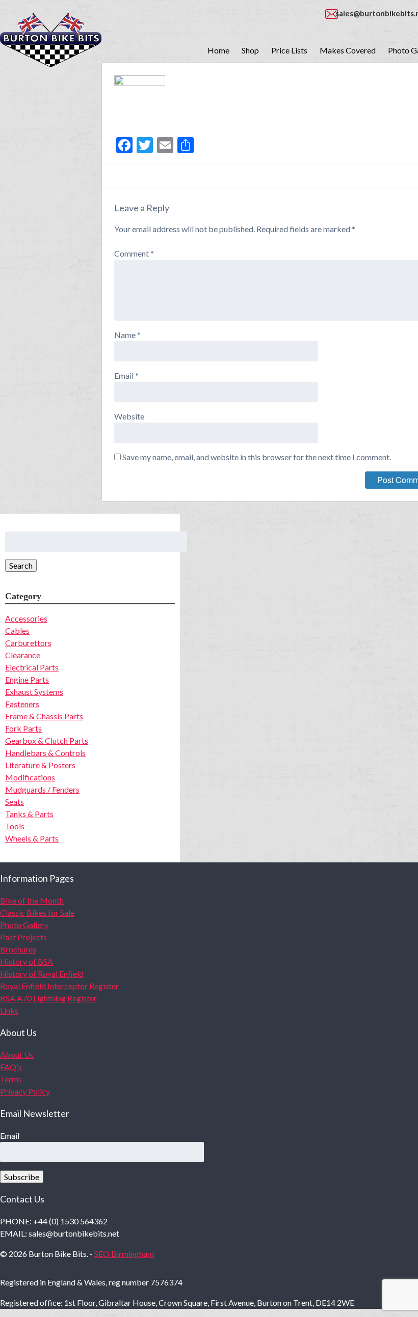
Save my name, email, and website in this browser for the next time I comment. (256, 457)
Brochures (18, 949)
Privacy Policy (25, 1091)
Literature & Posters (40, 765)
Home (218, 50)
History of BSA (26, 961)
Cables (17, 630)
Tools (14, 826)
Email (126, 375)
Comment (134, 253)
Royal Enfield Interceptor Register (59, 986)
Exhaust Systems (34, 691)
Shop (250, 50)
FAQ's (11, 1067)
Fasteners (22, 704)
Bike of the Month (32, 900)
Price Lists (289, 50)
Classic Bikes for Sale (37, 912)
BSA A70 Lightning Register (48, 998)
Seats (14, 801)
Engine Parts (27, 679)
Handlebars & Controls (45, 753)
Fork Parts (23, 728)
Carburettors (28, 643)
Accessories (26, 618)
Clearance (22, 655)
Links (9, 1010)
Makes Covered (348, 50)
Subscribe (21, 1177)
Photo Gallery (24, 925)
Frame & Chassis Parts (44, 716)
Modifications (30, 777)
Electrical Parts (32, 667)
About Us (17, 1054)
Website (129, 416)
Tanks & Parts (29, 814)
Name (127, 335)
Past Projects (23, 937)
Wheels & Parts (32, 838)
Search (21, 565)
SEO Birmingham (124, 1253)
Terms (11, 1079)
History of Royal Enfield (42, 973)
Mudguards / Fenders (42, 789)
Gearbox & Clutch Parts (46, 740)
